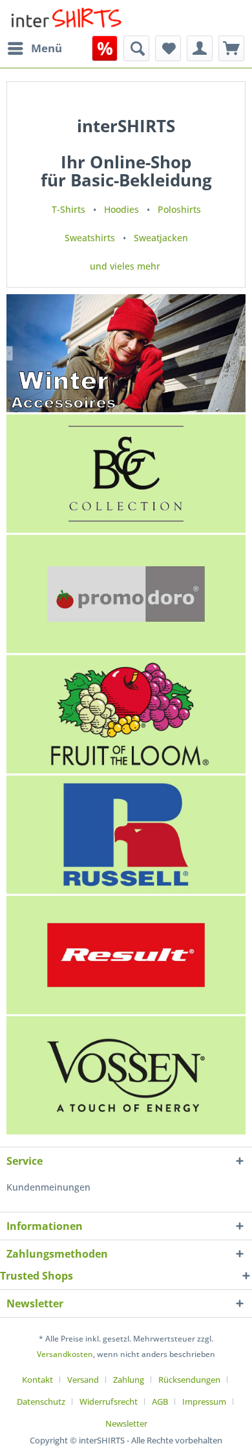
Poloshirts (179, 209)
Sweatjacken (161, 238)
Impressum (204, 1401)
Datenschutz (41, 1401)
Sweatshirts (90, 238)
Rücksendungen (189, 1379)
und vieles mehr (125, 266)
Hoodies (121, 209)
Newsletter (126, 1423)
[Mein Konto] (200, 48)
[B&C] (126, 473)
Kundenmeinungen (48, 1187)
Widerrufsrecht (108, 1401)
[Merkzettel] (168, 48)
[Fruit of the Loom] (126, 714)
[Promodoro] (126, 593)
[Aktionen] (105, 48)
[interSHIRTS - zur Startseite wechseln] (66, 17)
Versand (83, 1379)
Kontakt (37, 1379)
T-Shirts (68, 209)
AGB (160, 1401)
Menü (46, 48)
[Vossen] (126, 1075)
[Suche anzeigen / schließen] (136, 48)
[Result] (126, 955)
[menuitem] (34, 48)
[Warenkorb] (231, 48)
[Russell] (126, 835)
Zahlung (128, 1379)
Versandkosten (65, 1354)
